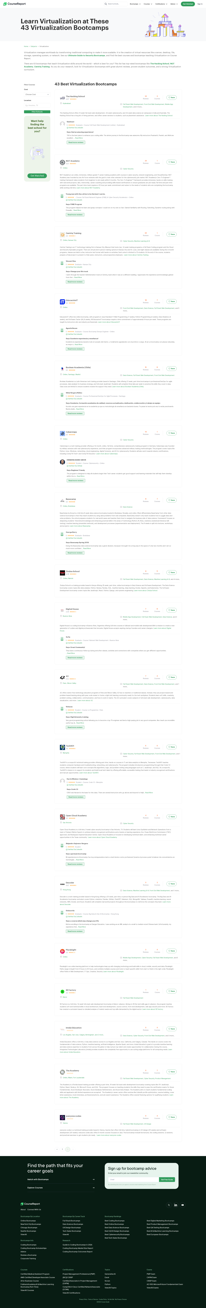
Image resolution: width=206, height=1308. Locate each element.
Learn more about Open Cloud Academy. (102, 837)
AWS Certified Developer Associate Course (38, 1277)
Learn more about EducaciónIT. (109, 322)
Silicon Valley (71, 683)
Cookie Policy (103, 1299)
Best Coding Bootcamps (114, 1221)
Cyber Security (128, 169)
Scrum (107, 1281)
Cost (26, 89)
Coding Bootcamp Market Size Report (78, 1248)
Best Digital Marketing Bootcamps (160, 1221)
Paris (64, 683)
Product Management (163, 1078)
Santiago (71, 374)
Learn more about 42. (85, 700)
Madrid (78, 374)
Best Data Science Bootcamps (117, 1227)
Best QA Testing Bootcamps (158, 1227)
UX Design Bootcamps (72, 1227)
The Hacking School (159, 64)
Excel (107, 1277)
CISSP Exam (151, 1281)
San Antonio (67, 822)
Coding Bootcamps (28, 1245)
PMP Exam (151, 1274)
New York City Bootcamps (31, 1224)
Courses (147, 4)
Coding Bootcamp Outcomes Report (77, 1251)
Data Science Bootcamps (73, 1224)
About (23, 1209)
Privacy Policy (83, 1299)
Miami (70, 1078)
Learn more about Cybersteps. (107, 454)
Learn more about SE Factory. (152, 1009)
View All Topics (110, 1288)
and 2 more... (99, 1035)
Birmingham (90, 1035)
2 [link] (67, 1149)
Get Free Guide (167, 1180)
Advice (172, 4)
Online (65, 168)
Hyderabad (67, 103)
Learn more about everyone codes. (109, 1135)
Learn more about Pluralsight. (113, 971)
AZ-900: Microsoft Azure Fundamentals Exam (165, 1284)
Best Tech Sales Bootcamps (116, 1238)
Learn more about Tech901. (89, 773)
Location (27, 100)
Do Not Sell (111, 1299)
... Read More (78, 138)
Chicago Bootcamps (29, 1227)
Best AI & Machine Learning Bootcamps (163, 1231)
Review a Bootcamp (28, 1255)
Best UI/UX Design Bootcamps (117, 1231)
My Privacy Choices (121, 1299)
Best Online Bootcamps (114, 1224)
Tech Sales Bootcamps (72, 1231)
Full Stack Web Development (133, 104)
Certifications (160, 4)
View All (24, 1234)
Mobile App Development (132, 617)
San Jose (75, 1035)
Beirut (65, 997)
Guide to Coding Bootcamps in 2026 (77, 1245)
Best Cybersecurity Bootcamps (117, 1234)
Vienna (65, 1123)
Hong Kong (67, 890)
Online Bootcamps (28, 1221)
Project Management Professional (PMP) (79, 1274)
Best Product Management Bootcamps (162, 1224)
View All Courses (27, 1290)
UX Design (147, 1124)
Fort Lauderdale (78, 1078)
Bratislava (71, 506)
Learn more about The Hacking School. (159, 115)
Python (108, 1284)
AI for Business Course (30, 1281)
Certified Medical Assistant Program (35, 1274)
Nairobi (70, 578)
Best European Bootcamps (157, 1234)
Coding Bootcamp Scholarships (33, 1248)
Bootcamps (134, 4)
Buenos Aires (67, 616)
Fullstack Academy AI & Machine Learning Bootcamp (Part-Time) (37, 1285)
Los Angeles (67, 1035)
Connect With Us (34, 1209)
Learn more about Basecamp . (80, 526)
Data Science (148, 308)
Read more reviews (76, 142)
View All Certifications (71, 1293)
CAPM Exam (152, 1277)
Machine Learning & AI (142, 241)
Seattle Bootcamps (28, 1231)
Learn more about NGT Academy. (88, 188)
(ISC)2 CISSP (68, 1277)
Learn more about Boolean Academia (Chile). (128, 386)
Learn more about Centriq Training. (136, 255)
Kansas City (72, 240)
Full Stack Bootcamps (71, 1221)
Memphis (66, 753)
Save (173, 97)
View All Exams (153, 1288)
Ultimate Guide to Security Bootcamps (86, 55)
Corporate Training (28, 1258)
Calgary (82, 1035)
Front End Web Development (154, 104)
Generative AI (110, 1274)
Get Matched (188, 4)
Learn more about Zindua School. (146, 590)
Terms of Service (93, 1299)
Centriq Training (42, 67)
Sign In (200, 4)
